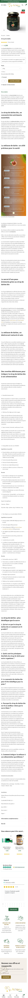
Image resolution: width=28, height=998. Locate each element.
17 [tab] (17, 907)
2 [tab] (5, 904)
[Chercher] (22, 5)
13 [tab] (7, 907)
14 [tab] (10, 907)
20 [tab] (24, 907)
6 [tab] (14, 904)
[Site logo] (14, 5)
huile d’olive (13, 320)
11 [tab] (3, 907)
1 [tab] (3, 904)
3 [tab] (7, 904)
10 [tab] (24, 904)
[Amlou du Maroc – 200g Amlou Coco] (20, 840)
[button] (11, 839)
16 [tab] (14, 907)
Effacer (3, 71)
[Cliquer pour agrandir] (4, 30)
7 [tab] (17, 904)
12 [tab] (5, 907)
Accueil (3, 35)
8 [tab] (19, 904)
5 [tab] (12, 904)
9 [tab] (21, 904)
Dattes (8, 35)
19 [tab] (21, 907)
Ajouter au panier (15, 81)
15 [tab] (12, 907)
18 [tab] (19, 907)
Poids (2, 65)
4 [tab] (10, 904)
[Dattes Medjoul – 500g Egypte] (7, 840)
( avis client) (11, 42)
